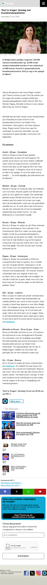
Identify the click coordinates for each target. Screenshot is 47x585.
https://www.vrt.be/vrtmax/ (10, 483)
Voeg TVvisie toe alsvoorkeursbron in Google (23, 516)
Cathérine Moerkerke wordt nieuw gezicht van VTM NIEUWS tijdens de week (28, 415)
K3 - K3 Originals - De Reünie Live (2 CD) (18, 456)
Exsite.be (4, 572)
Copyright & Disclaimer (15, 572)
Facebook (26, 573)
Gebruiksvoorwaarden (7, 573)
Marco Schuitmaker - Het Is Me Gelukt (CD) (19, 468)
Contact (8, 570)
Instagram (38, 573)
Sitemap (2, 570)
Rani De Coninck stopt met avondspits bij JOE (28, 424)
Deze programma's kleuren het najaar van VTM (28, 433)
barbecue (10, 322)
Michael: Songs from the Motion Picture (19, 445)
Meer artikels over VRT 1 (10, 485)
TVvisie (44, 573)
